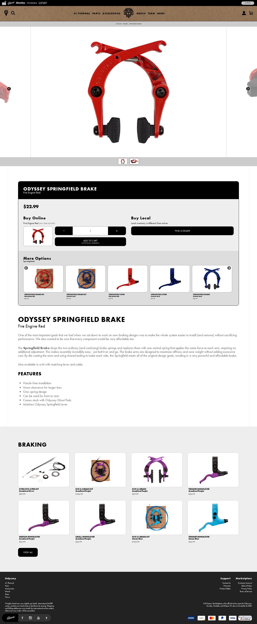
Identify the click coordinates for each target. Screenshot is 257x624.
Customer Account (245, 583)
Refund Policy (247, 586)
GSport (226, 606)
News (161, 13)
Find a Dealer (182, 230)
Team (151, 13)
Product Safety (225, 588)
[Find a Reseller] (6, 13)
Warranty (227, 586)
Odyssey (119, 24)
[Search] (13, 13)
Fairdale (216, 606)
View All (28, 552)
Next (229, 268)
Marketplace (244, 578)
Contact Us (226, 583)
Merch (141, 13)
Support (248, 3)
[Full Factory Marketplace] (3, 2)
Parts (96, 13)
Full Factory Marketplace (212, 603)
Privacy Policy (246, 588)
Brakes (125, 24)
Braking (32, 444)
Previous (26, 268)
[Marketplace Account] (244, 13)
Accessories (111, 13)
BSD (250, 606)
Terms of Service (246, 591)
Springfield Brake (135, 24)
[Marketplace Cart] (251, 13)
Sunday (209, 606)
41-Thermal (82, 13)
